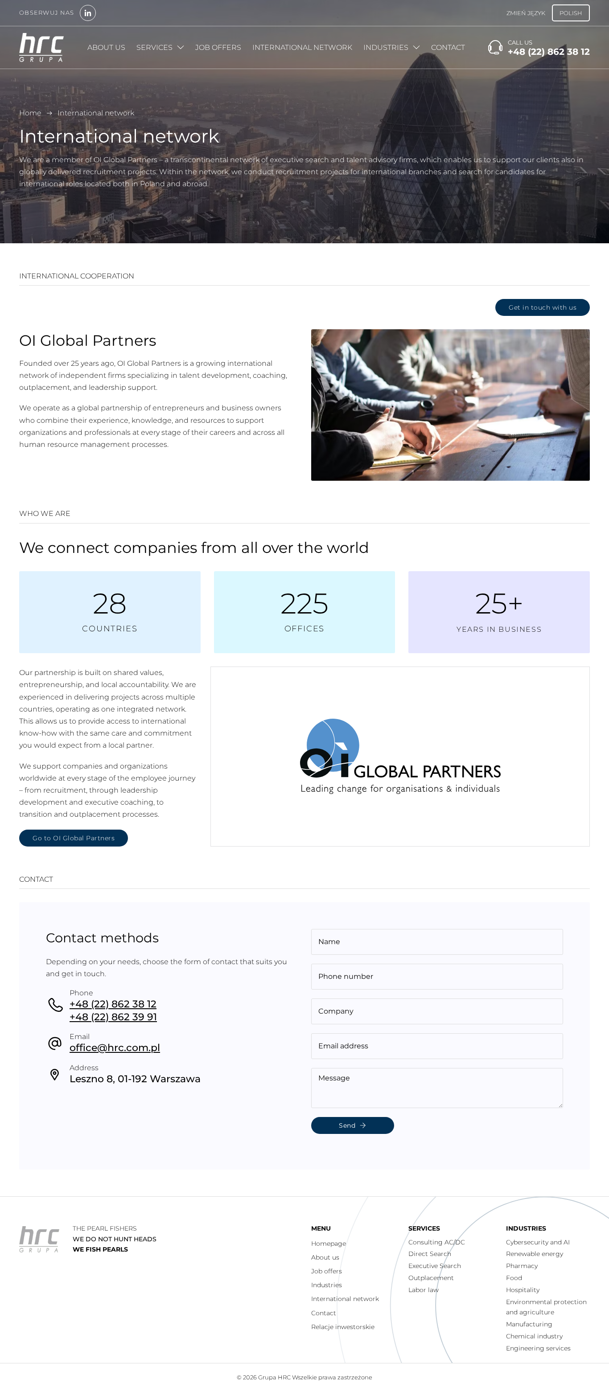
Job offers (218, 47)
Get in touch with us (542, 307)
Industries (385, 47)
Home (30, 113)
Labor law (423, 1290)
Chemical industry (534, 1336)
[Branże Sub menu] (416, 47)
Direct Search (429, 1254)
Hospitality (522, 1290)
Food (514, 1278)
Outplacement (431, 1278)
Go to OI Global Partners (74, 838)
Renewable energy (534, 1254)
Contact (448, 47)
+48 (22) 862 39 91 (113, 1017)
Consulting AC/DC (436, 1242)
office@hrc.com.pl (115, 1048)
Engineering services (538, 1348)
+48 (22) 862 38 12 (113, 1004)
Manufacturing (529, 1324)
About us (106, 47)
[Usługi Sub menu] (180, 47)
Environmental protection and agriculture (546, 1307)
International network (302, 47)
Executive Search (434, 1266)
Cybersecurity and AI (538, 1242)
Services (154, 47)
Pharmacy (522, 1266)
